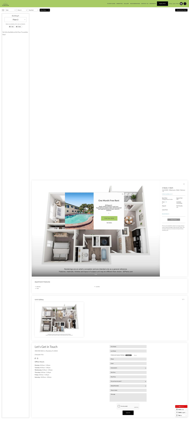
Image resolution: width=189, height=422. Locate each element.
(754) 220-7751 (39, 354)
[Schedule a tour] (184, 3)
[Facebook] (35, 358)
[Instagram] (37, 358)
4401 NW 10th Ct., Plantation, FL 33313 (46, 351)
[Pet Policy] (181, 3)
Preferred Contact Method (118, 355)
